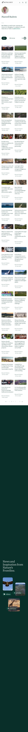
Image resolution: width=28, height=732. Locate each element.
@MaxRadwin (17, 28)
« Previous (5, 401)
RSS (4, 38)
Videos (8, 594)
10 (19, 401)
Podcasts (13, 608)
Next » (22, 401)
